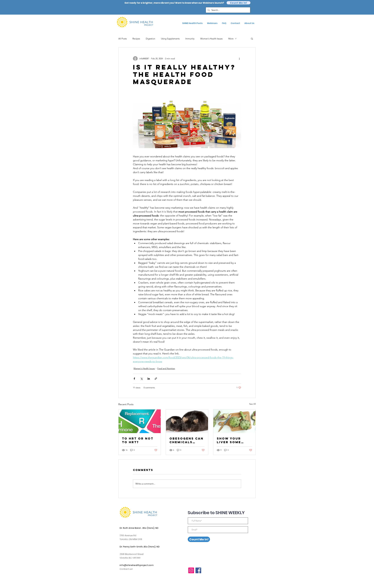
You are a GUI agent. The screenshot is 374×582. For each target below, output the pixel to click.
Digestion (150, 38)
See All (252, 404)
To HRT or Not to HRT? (137, 440)
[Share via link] (155, 378)
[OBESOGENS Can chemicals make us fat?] (187, 421)
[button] (252, 38)
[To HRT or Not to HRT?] (139, 421)
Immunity (189, 38)
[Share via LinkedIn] (148, 378)
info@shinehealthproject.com (137, 565)
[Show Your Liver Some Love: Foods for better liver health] (234, 421)
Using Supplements (170, 38)
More (230, 38)
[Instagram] (191, 570)
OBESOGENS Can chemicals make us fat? (186, 440)
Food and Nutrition (166, 368)
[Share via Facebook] (134, 378)
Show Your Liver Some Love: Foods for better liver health (231, 440)
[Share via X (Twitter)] (141, 378)
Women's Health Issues (211, 38)
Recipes (136, 38)
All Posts (122, 38)
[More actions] (239, 58)
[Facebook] (198, 570)
